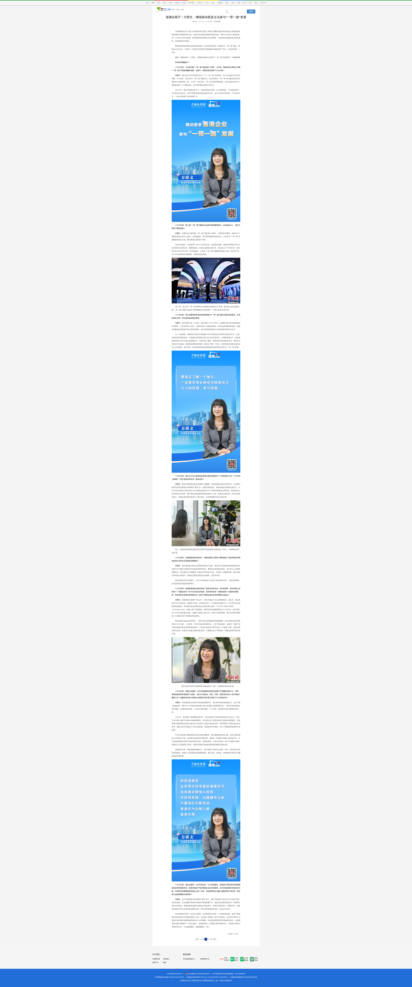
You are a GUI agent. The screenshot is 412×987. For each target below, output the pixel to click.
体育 (244, 2)
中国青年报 (156, 959)
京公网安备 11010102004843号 (199, 974)
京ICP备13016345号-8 (174, 974)
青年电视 (191, 2)
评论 (164, 2)
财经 (170, 2)
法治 (207, 2)
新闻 (153, 2)
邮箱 (164, 962)
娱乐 (256, 2)
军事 (238, 2)
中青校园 (220, 2)
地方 (250, 2)
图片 (159, 2)
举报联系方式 (204, 959)
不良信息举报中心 (189, 959)
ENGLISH (263, 2)
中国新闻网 (216, 21)
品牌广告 (155, 962)
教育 (213, 2)
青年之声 (200, 2)
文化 (233, 2)
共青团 (177, 2)
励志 (227, 2)
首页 (147, 2)
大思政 (184, 2)
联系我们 (166, 959)
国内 (178, 9)
